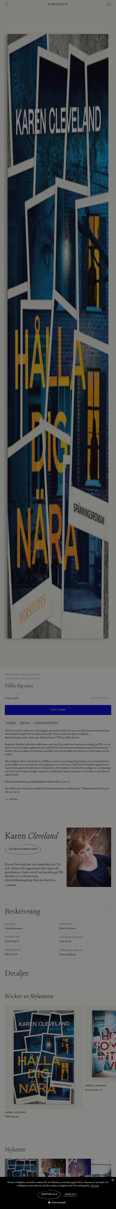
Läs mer (95, 1185)
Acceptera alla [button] (49, 1194)
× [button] (112, 1180)
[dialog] (58, 604)
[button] (58, 1202)
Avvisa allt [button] (71, 1194)
